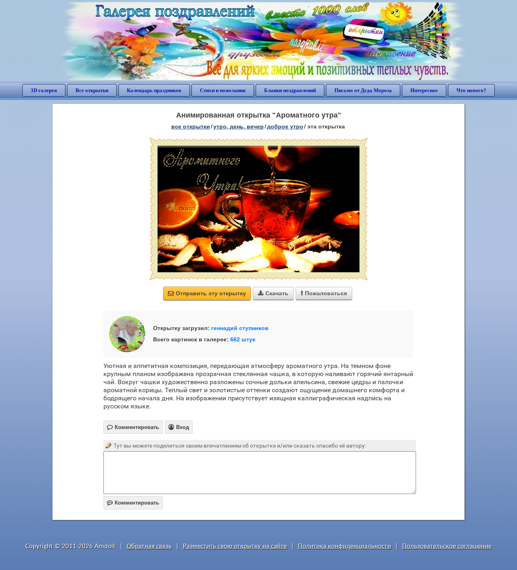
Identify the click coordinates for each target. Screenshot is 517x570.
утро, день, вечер (238, 126)
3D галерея (44, 90)
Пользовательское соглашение (447, 546)
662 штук (242, 339)
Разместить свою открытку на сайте (235, 546)
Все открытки (92, 90)
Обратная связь (149, 546)
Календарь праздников (154, 90)
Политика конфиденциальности (344, 546)
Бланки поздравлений (290, 90)
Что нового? (471, 90)
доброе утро (285, 126)
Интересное (424, 90)
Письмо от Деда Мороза (363, 90)
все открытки (190, 126)
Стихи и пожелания (223, 90)
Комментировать (133, 503)
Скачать (273, 293)
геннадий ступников (240, 328)
